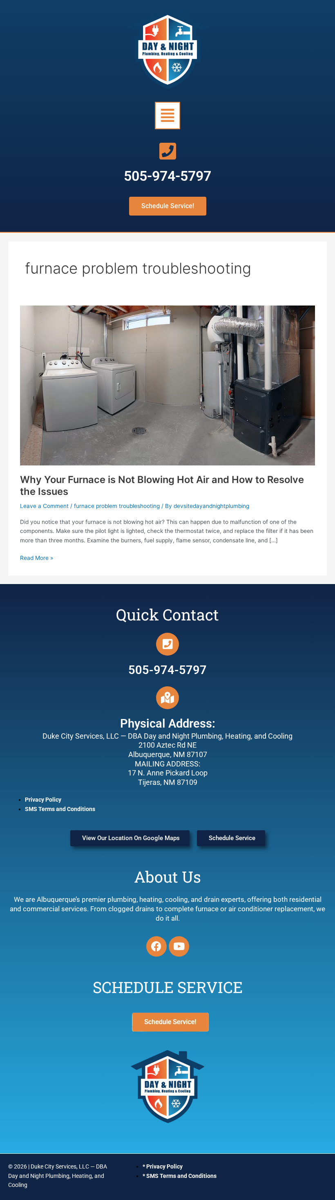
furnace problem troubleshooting (117, 506)
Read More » (36, 557)
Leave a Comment (44, 506)
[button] (167, 115)
